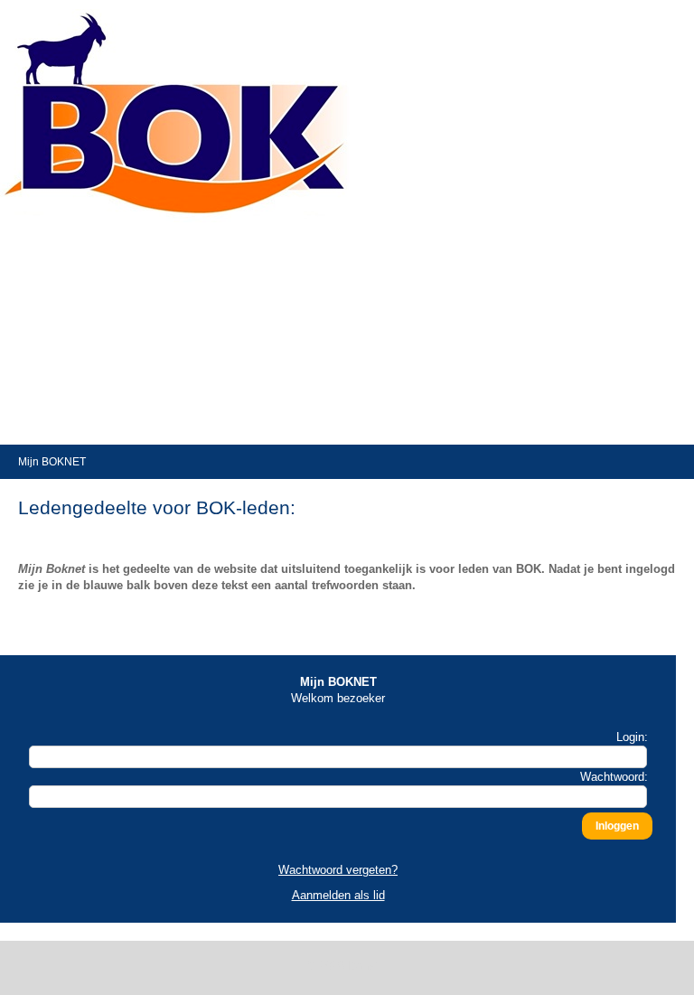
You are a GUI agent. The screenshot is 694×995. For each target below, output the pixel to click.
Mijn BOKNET (52, 461)
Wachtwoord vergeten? (338, 870)
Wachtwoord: (614, 777)
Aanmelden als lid (338, 895)
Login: (632, 737)
